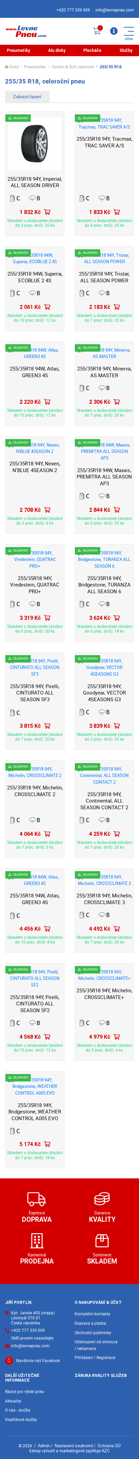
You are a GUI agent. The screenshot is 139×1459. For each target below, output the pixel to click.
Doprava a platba (90, 1323)
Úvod (14, 67)
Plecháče (92, 50)
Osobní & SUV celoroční (73, 67)
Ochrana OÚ (109, 1446)
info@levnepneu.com (114, 10)
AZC (106, 1451)
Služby (125, 50)
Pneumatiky (18, 50)
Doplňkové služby (21, 1419)
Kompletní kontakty (92, 1314)
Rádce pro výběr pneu (24, 1391)
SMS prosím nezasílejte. (32, 1338)
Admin (44, 1446)
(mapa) (48, 1313)
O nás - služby (17, 1410)
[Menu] (114, 31)
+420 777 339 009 (73, 10)
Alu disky (56, 50)
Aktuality (13, 1401)
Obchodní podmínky (93, 1333)
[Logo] (25, 31)
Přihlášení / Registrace (95, 1357)
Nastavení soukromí (74, 1446)
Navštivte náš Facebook (38, 1360)
